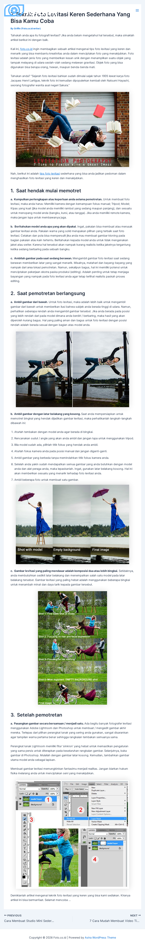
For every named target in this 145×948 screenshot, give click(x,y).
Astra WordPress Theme (100, 937)
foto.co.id (26, 49)
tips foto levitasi (50, 173)
